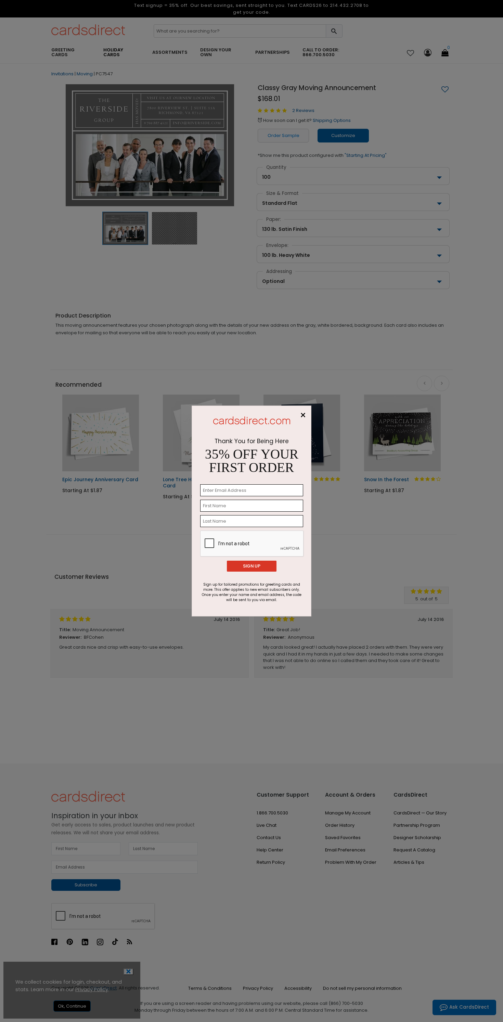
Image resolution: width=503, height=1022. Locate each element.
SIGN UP (251, 566)
